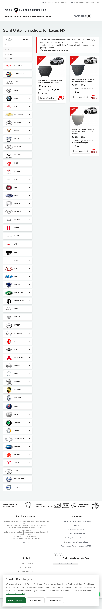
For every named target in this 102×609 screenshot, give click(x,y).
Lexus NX (8, 54)
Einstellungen (54, 600)
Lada (16, 276)
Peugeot (17, 382)
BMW (16, 98)
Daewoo (17, 147)
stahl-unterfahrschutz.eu (78, 542)
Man (16, 309)
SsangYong (19, 438)
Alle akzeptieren (15, 600)
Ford (16, 195)
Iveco (16, 236)
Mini (16, 349)
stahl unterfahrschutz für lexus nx (65, 564)
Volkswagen (19, 479)
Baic (16, 90)
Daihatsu (18, 155)
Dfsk (16, 163)
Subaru (17, 446)
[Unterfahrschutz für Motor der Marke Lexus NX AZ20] (84, 66)
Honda (17, 203)
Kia (15, 268)
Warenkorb (76, 16)
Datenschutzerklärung (15, 593)
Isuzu (16, 228)
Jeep (16, 252)
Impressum (75, 526)
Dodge (17, 171)
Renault (17, 398)
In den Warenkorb (47, 98)
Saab (16, 406)
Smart (17, 430)
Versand (17, 16)
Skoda (17, 422)
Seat (16, 414)
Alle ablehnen (35, 600)
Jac (15, 244)
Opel (16, 373)
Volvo (17, 487)
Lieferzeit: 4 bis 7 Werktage (56, 3)
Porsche (17, 390)
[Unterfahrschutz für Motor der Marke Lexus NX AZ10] (51, 67)
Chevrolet (18, 114)
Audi (16, 82)
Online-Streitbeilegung (76, 534)
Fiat (16, 187)
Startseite (9, 16)
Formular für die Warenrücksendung (76, 521)
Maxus (17, 317)
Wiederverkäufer (37, 16)
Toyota (17, 471)
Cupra (16, 130)
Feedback (25, 16)
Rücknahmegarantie (76, 530)
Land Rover (19, 292)
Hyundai (17, 211)
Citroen (17, 122)
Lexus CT (8, 45)
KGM (16, 260)
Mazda (17, 325)
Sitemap (26, 543)
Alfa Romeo (19, 74)
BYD (15, 106)
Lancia (17, 284)
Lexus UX (8, 59)
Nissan (17, 365)
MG (15, 341)
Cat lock (18, 66)
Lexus (25, 39)
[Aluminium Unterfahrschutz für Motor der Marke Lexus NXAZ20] (84, 116)
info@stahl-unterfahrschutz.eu (86, 3)
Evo (16, 179)
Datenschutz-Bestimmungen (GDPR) (76, 546)
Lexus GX (8, 49)
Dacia (16, 138)
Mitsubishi (18, 357)
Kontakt (48, 16)
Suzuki (17, 454)
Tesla (16, 463)
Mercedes (18, 333)
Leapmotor (19, 301)
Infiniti (17, 219)
